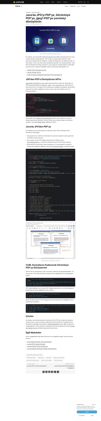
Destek (52, 2)
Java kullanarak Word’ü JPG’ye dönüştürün (39, 342)
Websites (59, 2)
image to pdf (41, 357)
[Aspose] (18, 2)
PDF (58, 57)
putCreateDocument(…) (34, 142)
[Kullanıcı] (84, 2)
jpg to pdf (48, 357)
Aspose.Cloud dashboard (44, 118)
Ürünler (41, 2)
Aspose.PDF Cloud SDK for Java (35, 83)
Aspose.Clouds (35, 12)
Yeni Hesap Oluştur (39, 122)
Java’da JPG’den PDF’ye (34, 72)
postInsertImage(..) (58, 146)
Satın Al (47, 2)
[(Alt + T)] (21, 6)
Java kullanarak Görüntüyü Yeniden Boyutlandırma (41, 348)
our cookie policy (90, 408)
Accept (87, 411)
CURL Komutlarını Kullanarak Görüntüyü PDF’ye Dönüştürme (44, 75)
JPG (49, 57)
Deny (92, 415)
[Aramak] (88, 2)
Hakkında (65, 2)
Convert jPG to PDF (31, 357)
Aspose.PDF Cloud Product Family (34, 354)
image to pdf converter (59, 357)
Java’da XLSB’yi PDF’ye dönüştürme (37, 346)
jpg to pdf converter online (33, 360)
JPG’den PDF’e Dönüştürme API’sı (36, 70)
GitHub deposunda (53, 324)
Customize (81, 415)
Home (17, 6)
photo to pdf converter (46, 360)
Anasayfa (28, 12)
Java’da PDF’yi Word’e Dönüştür (36, 344)
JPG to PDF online (58, 360)
